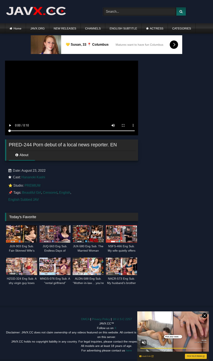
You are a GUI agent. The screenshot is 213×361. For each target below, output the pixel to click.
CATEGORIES (181, 28)
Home (17, 28)
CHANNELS (93, 28)
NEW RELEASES (65, 28)
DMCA (85, 319)
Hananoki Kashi (33, 177)
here (129, 350)
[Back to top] (200, 349)
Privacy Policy (101, 319)
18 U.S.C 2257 (122, 319)
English (64, 192)
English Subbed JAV (23, 199)
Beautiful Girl (31, 192)
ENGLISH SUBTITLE (123, 28)
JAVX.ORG (37, 28)
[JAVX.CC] (47, 11)
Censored (50, 192)
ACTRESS (156, 28)
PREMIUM (32, 185)
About (23, 155)
